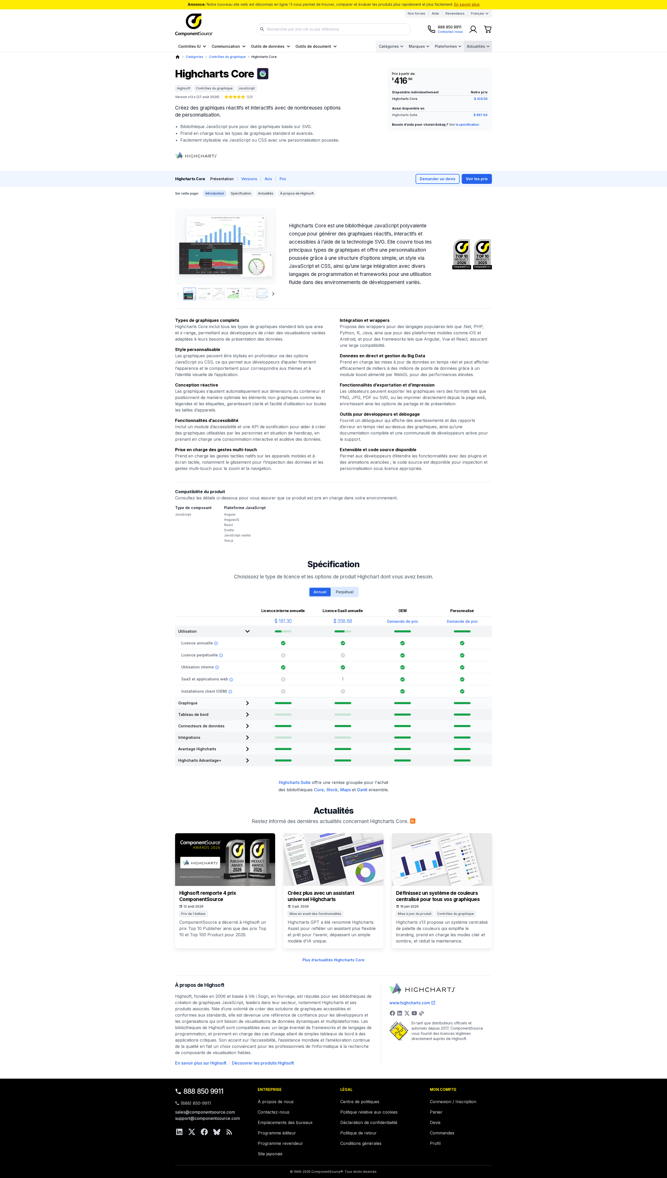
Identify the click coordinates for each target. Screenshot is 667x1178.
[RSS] (229, 1132)
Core (319, 789)
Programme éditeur (277, 1132)
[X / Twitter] (192, 1132)
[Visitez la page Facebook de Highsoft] (392, 1013)
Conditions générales (360, 1143)
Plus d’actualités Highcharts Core (333, 960)
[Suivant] (263, 246)
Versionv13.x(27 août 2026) (197, 97)
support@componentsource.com (207, 1118)
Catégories (389, 46)
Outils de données (268, 46)
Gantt (362, 789)
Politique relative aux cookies (369, 1112)
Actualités (476, 46)
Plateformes (446, 46)
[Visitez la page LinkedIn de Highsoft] (400, 1013)
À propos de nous (276, 1101)
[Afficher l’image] (189, 294)
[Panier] (488, 29)
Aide (435, 13)
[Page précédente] (178, 294)
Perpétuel (345, 592)
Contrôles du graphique (227, 57)
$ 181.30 (283, 621)
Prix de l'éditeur (193, 914)
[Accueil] (177, 57)
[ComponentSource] (194, 25)
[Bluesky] (217, 1132)
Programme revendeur (280, 1143)
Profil (435, 1143)
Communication (226, 46)
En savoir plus (467, 4)
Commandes (442, 1132)
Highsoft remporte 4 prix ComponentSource (207, 896)
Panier (436, 1112)
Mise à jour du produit (414, 914)
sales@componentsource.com (205, 1112)
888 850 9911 (203, 1091)
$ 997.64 (480, 115)
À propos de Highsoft (297, 193)
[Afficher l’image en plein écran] (225, 246)
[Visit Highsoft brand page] (196, 155)
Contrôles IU (189, 46)
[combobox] (333, 29)
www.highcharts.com (409, 1002)
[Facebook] (204, 1132)
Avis (268, 179)
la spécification (467, 124)
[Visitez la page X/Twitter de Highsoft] (407, 1013)
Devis (435, 1122)
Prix (283, 179)
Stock (332, 789)
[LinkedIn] (179, 1132)
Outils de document (313, 46)
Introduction (215, 193)
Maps (346, 789)
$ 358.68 (342, 621)
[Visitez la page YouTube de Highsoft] (414, 1013)
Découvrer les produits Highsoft (263, 1063)
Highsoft (183, 88)
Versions (249, 179)
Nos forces (416, 13)
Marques (417, 46)
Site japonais (270, 1153)
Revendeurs (455, 13)
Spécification (241, 193)
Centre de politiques (359, 1101)
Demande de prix (402, 621)
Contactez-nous (273, 1112)
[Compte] (473, 29)
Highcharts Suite (404, 115)
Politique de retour (358, 1132)
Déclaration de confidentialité (368, 1122)
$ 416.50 (480, 99)
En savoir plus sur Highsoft (200, 1063)
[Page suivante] (273, 294)
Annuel (320, 592)
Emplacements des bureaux (285, 1122)
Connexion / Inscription (453, 1101)
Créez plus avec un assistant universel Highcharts (321, 896)
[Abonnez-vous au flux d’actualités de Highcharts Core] (412, 821)
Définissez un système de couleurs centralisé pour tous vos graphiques (438, 896)
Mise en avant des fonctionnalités (315, 914)
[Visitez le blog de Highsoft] (421, 1013)
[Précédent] (187, 246)
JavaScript (246, 88)
